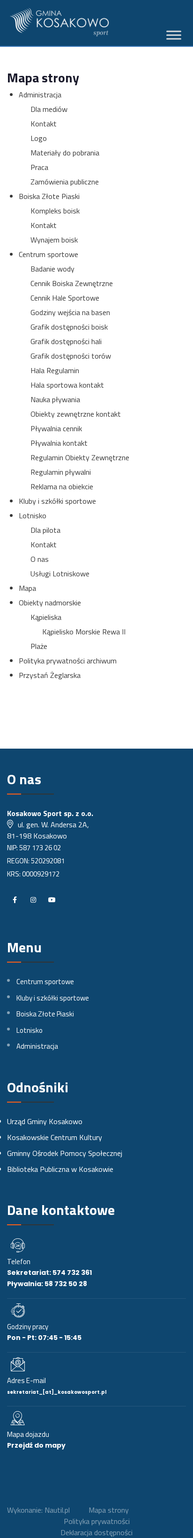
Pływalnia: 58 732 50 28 (47, 1283)
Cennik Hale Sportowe (64, 297)
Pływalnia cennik (56, 428)
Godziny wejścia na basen (70, 312)
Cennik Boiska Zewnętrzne (71, 283)
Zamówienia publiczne (64, 181)
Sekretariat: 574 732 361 (49, 1272)
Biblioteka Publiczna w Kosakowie (60, 1169)
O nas (39, 559)
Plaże (38, 646)
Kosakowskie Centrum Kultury (54, 1137)
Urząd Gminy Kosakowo (44, 1121)
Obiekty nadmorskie (50, 602)
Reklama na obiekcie (61, 486)
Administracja (40, 94)
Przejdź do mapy (36, 1445)
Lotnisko (32, 515)
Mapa (27, 588)
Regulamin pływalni (60, 472)
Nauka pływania (55, 399)
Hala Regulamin (54, 370)
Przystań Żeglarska (50, 675)
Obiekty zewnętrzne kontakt (75, 413)
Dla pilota (45, 530)
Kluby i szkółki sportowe (57, 501)
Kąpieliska (45, 617)
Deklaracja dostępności (96, 1532)
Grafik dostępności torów (70, 355)
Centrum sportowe (48, 254)
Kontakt (43, 123)
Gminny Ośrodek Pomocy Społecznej (64, 1153)
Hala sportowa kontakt (67, 384)
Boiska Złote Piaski (49, 196)
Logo (38, 138)
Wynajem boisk (54, 239)
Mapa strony (109, 1510)
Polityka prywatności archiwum (68, 660)
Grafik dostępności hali (66, 341)
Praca (39, 167)
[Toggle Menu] (173, 35)
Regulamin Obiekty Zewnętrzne (79, 457)
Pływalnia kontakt (59, 443)
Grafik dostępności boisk (69, 326)
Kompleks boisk (55, 210)
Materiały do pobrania (64, 152)
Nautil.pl (57, 1510)
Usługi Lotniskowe (59, 573)
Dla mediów (48, 109)
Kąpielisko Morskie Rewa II (84, 631)
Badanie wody (52, 268)
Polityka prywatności (97, 1521)
